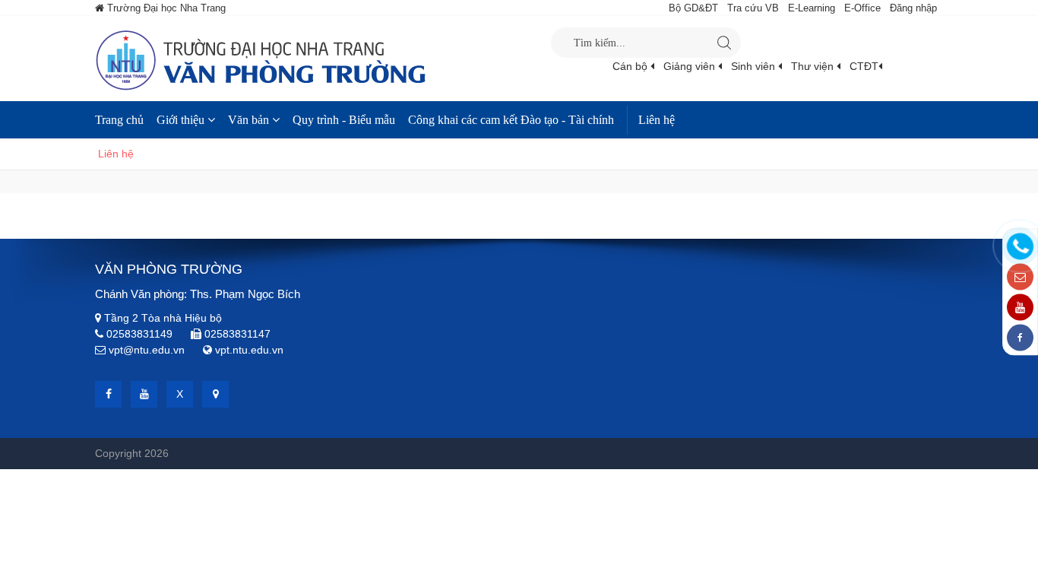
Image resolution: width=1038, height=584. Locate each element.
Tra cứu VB (753, 8)
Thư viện (814, 66)
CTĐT (864, 66)
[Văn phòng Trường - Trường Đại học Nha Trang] (323, 58)
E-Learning (811, 8)
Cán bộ (631, 66)
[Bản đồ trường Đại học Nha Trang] (215, 394)
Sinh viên (754, 66)
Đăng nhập (913, 8)
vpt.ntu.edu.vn (249, 350)
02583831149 (139, 334)
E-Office (862, 8)
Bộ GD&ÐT (693, 8)
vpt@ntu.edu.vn (147, 350)
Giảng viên (690, 66)
